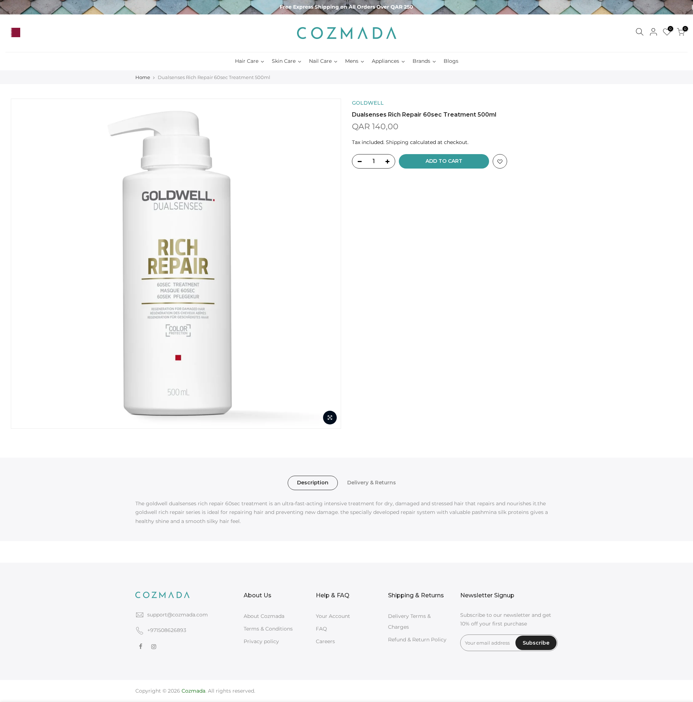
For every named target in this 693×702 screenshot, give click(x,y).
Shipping (397, 142)
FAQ (321, 628)
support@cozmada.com (177, 614)
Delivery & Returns (371, 482)
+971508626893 (166, 630)
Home (142, 77)
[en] (29, 33)
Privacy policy (261, 641)
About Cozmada (264, 616)
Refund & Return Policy (417, 639)
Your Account (333, 616)
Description (312, 482)
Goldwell (368, 103)
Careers (325, 641)
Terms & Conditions (268, 628)
